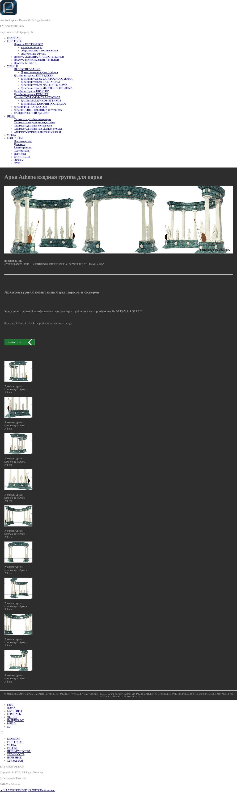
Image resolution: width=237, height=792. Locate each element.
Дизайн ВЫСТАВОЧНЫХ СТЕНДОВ (44, 103)
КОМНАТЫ (14, 714)
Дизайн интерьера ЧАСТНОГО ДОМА (44, 84)
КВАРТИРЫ (14, 710)
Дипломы (19, 144)
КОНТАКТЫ (15, 138)
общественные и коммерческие (39, 50)
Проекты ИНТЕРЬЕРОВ (28, 44)
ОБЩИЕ (12, 717)
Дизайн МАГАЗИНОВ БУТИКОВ (41, 100)
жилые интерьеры (31, 47)
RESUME (12, 748)
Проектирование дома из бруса (39, 72)
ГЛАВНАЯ (13, 37)
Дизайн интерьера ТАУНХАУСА (40, 81)
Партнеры (20, 153)
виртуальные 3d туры (33, 53)
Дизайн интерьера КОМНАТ (31, 94)
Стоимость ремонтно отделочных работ (37, 131)
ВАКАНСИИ (22, 156)
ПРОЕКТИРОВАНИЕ (27, 69)
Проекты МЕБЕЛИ (25, 63)
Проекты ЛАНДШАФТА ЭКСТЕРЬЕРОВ (39, 56)
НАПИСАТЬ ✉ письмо (41, 790)
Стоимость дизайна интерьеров (32, 119)
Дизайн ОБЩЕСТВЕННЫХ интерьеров (38, 109)
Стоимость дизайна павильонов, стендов (38, 128)
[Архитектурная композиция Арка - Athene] (18, 380)
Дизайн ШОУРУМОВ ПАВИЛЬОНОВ (37, 97)
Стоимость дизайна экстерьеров (33, 125)
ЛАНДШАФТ (15, 720)
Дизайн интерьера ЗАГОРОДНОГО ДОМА (47, 78)
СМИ (17, 163)
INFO (10, 704)
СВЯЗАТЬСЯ (15, 760)
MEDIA (11, 134)
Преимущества (23, 141)
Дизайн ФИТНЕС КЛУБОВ (30, 106)
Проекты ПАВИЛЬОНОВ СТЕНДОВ (36, 59)
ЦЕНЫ (11, 116)
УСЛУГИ (12, 66)
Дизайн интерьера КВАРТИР (31, 91)
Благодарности (23, 147)
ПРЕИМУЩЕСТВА (19, 751)
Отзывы (18, 159)
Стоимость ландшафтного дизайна (34, 122)
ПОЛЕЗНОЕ (14, 757)
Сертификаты (22, 150)
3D (8, 726)
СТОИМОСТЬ (15, 754)
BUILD (11, 723)
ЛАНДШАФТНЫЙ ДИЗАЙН (31, 113)
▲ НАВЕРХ (7, 790)
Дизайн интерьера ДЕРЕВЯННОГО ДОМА (47, 88)
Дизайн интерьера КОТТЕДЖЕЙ (33, 75)
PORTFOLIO (14, 41)
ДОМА (11, 707)
